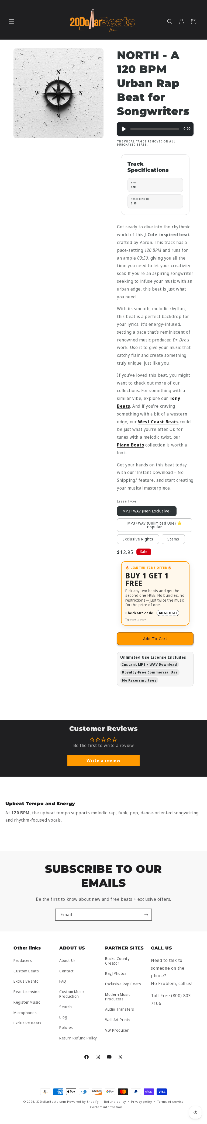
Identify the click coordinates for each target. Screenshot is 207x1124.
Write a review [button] (103, 760)
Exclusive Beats (27, 1022)
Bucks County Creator (117, 961)
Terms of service (170, 1101)
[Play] (124, 129)
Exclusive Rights (138, 539)
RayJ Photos (116, 973)
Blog (63, 1017)
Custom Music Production (71, 994)
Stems (173, 539)
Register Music (26, 1002)
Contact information (106, 1107)
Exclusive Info (26, 981)
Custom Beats (26, 970)
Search (65, 1006)
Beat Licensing (26, 991)
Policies (66, 1027)
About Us (67, 960)
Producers (22, 960)
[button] (11, 21)
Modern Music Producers (117, 996)
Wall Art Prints (117, 1019)
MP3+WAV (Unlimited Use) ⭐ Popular (154, 525)
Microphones (25, 1012)
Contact (66, 970)
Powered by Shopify (83, 1101)
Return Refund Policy (78, 1038)
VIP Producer (117, 1030)
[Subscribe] (146, 915)
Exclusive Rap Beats (123, 983)
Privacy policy (141, 1101)
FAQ (62, 981)
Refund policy (115, 1101)
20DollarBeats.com (51, 1101)
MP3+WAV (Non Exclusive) (147, 511)
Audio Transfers (119, 1009)
